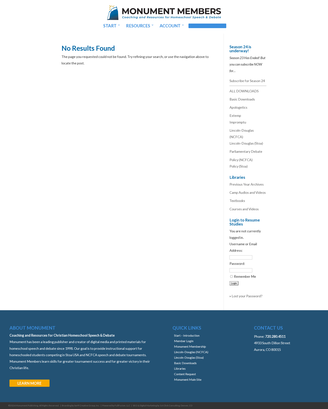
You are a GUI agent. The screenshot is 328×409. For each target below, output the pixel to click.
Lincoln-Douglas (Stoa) (246, 143)
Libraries (180, 368)
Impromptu (237, 122)
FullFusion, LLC (122, 405)
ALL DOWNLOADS (244, 91)
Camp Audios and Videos (247, 192)
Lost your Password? (247, 296)
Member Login (206, 26)
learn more (29, 383)
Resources (138, 26)
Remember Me (245, 276)
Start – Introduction (186, 335)
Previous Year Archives (246, 184)
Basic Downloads (242, 99)
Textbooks (237, 201)
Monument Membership (190, 346)
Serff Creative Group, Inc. (87, 405)
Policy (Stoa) (238, 166)
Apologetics (238, 107)
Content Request (185, 374)
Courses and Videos (244, 209)
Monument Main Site (187, 379)
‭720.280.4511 (275, 336)
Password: (237, 263)
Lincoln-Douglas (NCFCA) (191, 352)
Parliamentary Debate (245, 151)
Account (170, 26)
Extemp (235, 115)
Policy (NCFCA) (241, 160)
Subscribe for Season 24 (247, 81)
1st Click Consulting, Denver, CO (176, 405)
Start (110, 26)
